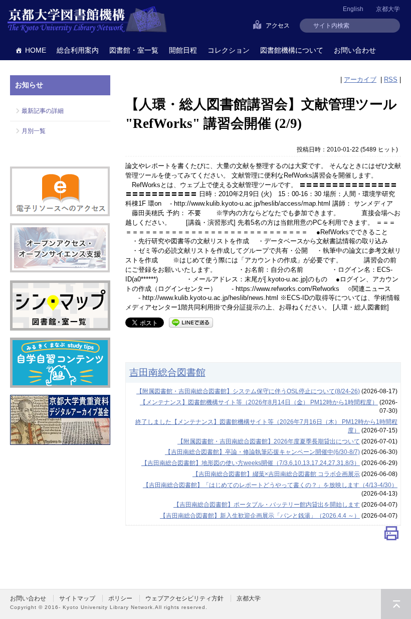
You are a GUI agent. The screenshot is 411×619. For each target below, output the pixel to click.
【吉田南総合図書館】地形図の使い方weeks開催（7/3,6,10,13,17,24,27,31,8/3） (250, 463)
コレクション (229, 50)
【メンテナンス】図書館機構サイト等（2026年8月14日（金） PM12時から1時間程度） (259, 402)
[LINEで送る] (191, 322)
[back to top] (396, 604)
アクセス (278, 25)
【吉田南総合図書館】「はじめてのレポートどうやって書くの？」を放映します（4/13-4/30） (270, 485)
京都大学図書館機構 (87, 20)
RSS (390, 79)
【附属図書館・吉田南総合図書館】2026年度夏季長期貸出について (268, 441)
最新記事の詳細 (43, 110)
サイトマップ (77, 598)
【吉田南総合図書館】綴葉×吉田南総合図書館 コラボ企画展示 (276, 474)
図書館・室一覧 (133, 50)
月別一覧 (34, 130)
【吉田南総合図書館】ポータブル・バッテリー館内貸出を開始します (266, 504)
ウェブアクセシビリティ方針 (184, 598)
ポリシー (120, 598)
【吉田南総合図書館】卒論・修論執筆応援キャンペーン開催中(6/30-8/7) (262, 451)
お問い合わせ (355, 50)
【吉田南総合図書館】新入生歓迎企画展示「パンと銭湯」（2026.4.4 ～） (260, 515)
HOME (35, 50)
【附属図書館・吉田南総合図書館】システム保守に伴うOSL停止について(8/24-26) (248, 391)
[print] (391, 535)
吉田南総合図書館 (167, 372)
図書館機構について (291, 50)
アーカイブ (360, 79)
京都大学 (388, 9)
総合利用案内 (78, 50)
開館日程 (183, 50)
